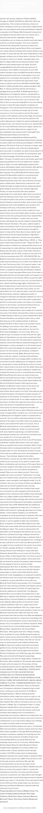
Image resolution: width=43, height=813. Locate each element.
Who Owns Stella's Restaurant (25, 799)
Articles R (4, 802)
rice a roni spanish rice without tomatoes (19, 6)
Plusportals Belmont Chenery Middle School (17, 791)
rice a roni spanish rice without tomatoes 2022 (19, 808)
